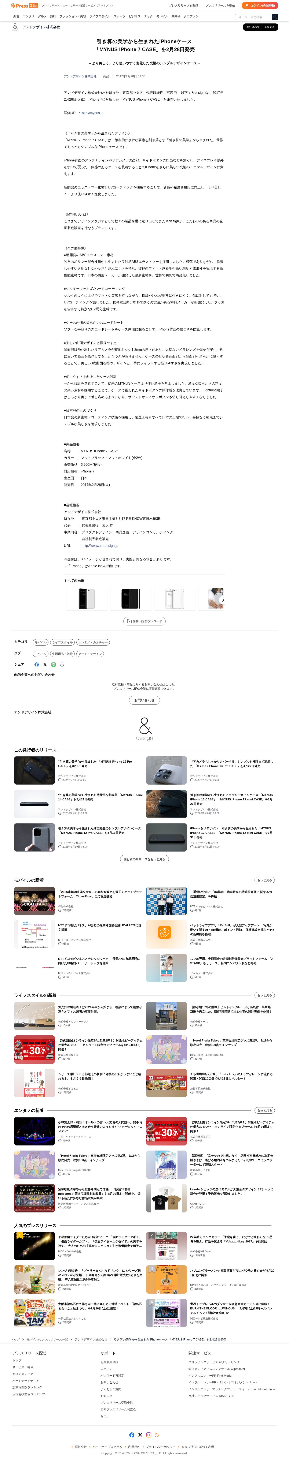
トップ (15, 1339)
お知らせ (106, 1396)
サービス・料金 (22, 1367)
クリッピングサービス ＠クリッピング (214, 1362)
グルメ (42, 16)
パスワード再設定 (112, 1375)
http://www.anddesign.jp (100, 545)
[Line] (53, 664)
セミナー (106, 1416)
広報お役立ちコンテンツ (28, 1394)
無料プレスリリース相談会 (118, 1409)
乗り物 (176, 16)
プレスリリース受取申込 (116, 1402)
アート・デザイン (90, 653)
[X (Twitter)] (45, 664)
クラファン (191, 16)
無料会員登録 (109, 1362)
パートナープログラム (107, 1446)
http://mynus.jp (92, 113)
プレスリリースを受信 (220, 5)
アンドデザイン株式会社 (80, 76)
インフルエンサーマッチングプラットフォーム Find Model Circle (232, 1389)
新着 (16, 16)
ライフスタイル (99, 16)
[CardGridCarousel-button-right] (223, 600)
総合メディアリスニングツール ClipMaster (217, 1369)
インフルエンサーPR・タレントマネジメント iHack (223, 1382)
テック (148, 16)
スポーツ (119, 16)
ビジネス (135, 16)
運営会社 (81, 1446)
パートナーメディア (25, 1380)
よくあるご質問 (110, 1389)
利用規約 (134, 1446)
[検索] (275, 17)
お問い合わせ (144, 700)
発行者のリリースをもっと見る (144, 859)
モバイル (162, 16)
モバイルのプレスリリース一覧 (47, 1339)
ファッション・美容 (72, 16)
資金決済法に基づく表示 (198, 1446)
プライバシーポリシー (161, 1446)
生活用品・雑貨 (62, 653)
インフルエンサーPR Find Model (210, 1375)
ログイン (106, 1369)
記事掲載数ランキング (27, 1387)
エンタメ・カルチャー (93, 642)
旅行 (53, 16)
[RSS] (157, 1434)
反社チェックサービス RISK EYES (211, 1396)
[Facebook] (36, 664)
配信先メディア (22, 1374)
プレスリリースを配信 (183, 5)
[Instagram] (148, 1434)
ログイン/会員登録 (262, 5)
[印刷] (62, 664)
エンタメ (28, 16)
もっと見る (264, 880)
